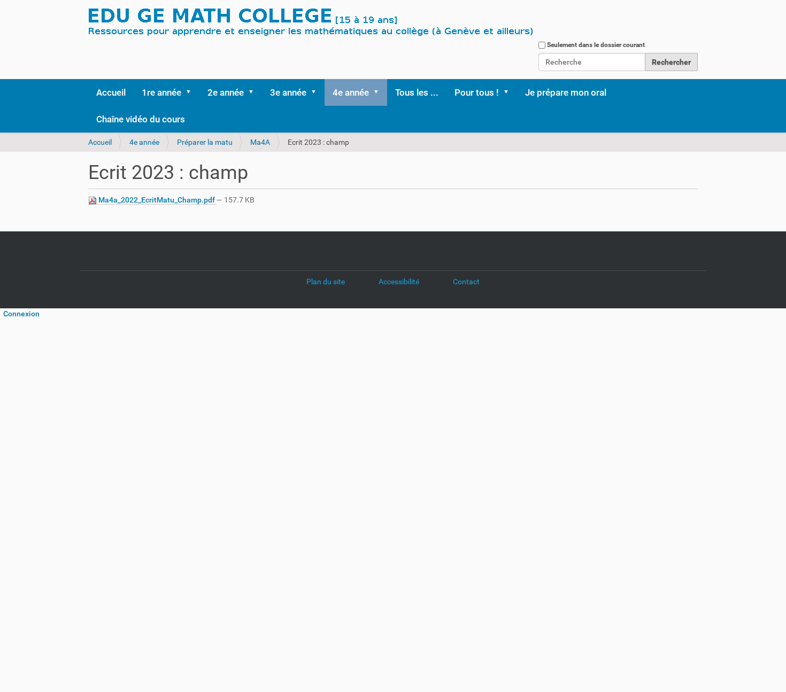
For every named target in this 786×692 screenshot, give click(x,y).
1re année (161, 92)
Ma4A (260, 142)
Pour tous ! (476, 92)
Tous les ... (416, 92)
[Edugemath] (342, 23)
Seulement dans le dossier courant (596, 45)
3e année (288, 92)
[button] (191, 92)
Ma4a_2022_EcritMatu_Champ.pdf (157, 200)
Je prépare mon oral (565, 92)
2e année (225, 92)
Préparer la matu (205, 142)
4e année (351, 92)
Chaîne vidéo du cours (140, 119)
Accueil (111, 92)
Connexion (20, 313)
